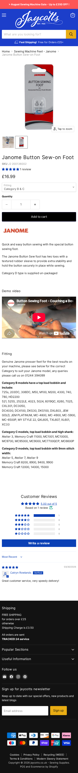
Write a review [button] (39, 543)
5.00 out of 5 (49, 503)
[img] (10, 567)
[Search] (71, 34)
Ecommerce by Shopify (44, 766)
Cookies (14, 754)
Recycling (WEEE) (54, 754)
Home (6, 51)
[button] (11, 169)
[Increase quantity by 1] (35, 204)
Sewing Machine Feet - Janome (35, 51)
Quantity (7, 196)
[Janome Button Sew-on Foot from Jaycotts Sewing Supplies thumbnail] (21, 142)
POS (22, 766)
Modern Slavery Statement (52, 758)
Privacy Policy (31, 754)
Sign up (58, 710)
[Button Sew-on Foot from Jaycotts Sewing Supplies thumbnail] (8, 142)
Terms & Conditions (21, 758)
